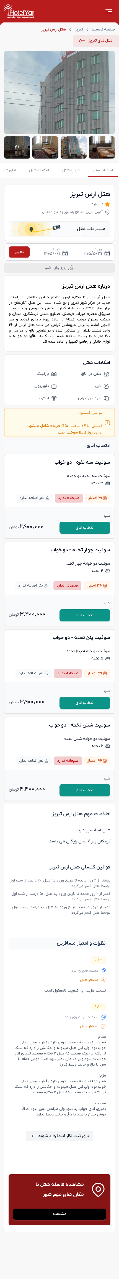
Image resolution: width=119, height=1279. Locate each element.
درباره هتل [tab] (70, 170)
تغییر (19, 252)
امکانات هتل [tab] (39, 170)
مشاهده (59, 1214)
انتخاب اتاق (85, 527)
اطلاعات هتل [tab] (103, 170)
